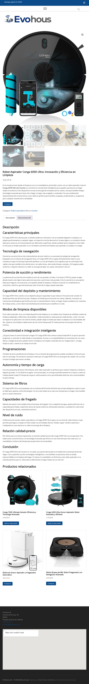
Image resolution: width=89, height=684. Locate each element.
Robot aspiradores (18, 211)
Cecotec (34, 211)
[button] (82, 35)
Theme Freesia (42, 680)
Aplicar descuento (10, 523)
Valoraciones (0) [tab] (24, 218)
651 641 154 (7, 622)
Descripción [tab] (10, 218)
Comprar (7, 204)
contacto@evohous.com (11, 624)
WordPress (51, 680)
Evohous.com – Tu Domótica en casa (16, 680)
